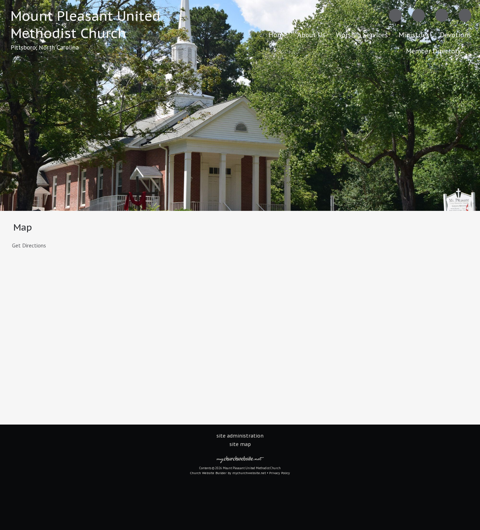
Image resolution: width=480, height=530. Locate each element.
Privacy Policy (279, 473)
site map (240, 444)
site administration (240, 436)
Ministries (413, 34)
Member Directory (433, 51)
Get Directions (28, 245)
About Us (311, 34)
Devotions (455, 34)
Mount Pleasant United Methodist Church (85, 24)
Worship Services (362, 34)
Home (277, 34)
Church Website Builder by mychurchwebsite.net (228, 473)
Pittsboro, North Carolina (45, 47)
